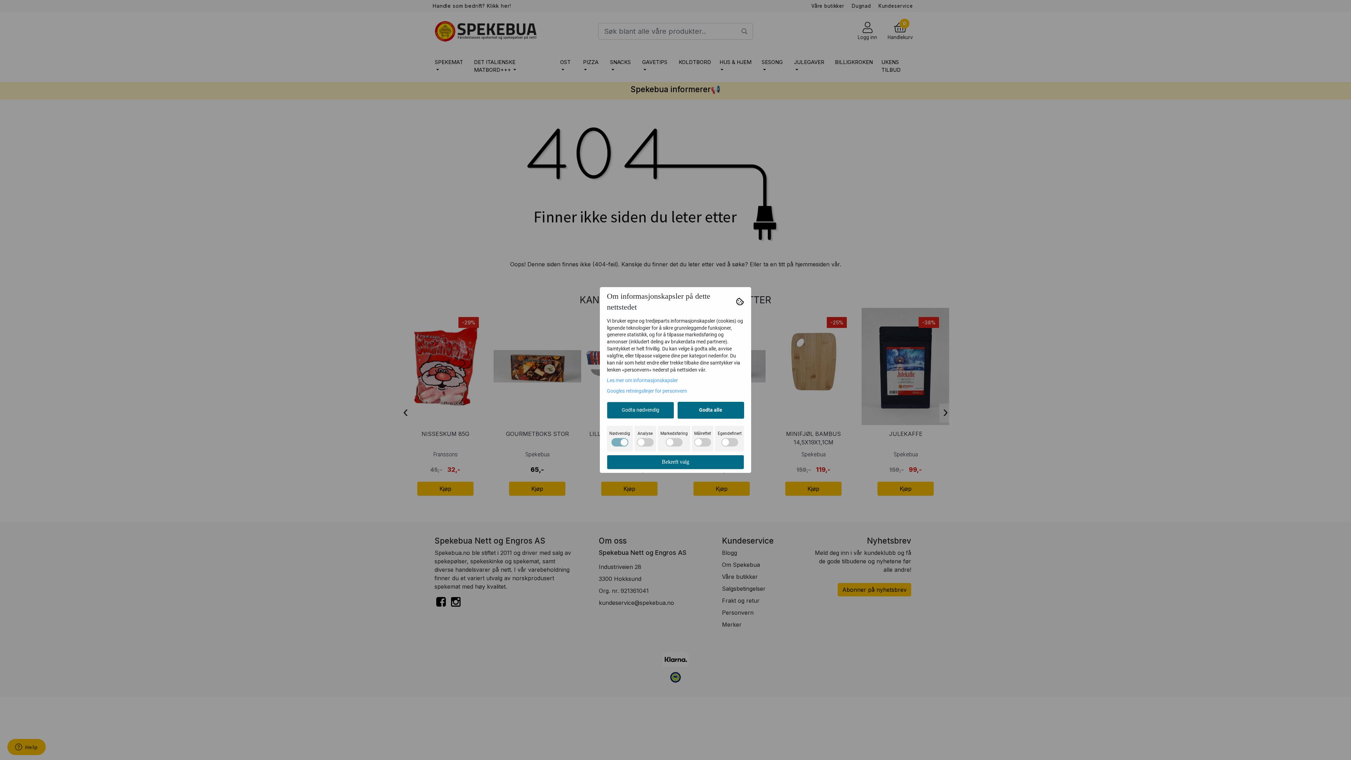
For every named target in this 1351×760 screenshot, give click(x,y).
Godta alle (710, 410)
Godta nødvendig (640, 410)
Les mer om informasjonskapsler (642, 380)
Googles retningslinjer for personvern (647, 391)
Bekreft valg (675, 462)
